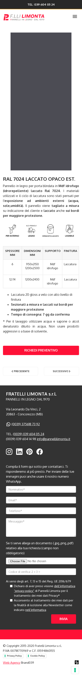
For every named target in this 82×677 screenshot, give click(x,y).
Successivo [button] (61, 371)
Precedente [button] (21, 371)
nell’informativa (35, 610)
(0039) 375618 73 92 (26, 424)
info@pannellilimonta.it (53, 439)
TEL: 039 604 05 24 (41, 4)
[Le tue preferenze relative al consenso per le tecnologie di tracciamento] (75, 670)
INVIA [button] (64, 619)
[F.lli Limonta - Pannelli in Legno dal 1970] (33, 16)
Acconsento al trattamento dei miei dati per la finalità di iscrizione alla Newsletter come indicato (43, 605)
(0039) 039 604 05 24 (28, 434)
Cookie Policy (37, 655)
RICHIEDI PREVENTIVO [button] (41, 350)
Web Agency (11, 663)
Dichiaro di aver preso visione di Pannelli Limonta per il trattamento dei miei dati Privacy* (44, 590)
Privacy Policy (14, 655)
